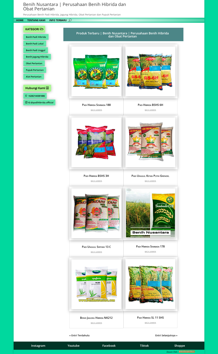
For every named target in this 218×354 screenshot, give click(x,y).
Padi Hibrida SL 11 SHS (150, 317)
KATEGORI (32, 29)
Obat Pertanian (34, 63)
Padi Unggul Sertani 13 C (96, 247)
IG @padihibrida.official (40, 102)
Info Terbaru (58, 20)
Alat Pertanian (33, 76)
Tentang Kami (36, 20)
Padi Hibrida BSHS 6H (150, 105)
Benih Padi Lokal (35, 43)
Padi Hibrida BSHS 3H (96, 176)
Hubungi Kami (35, 88)
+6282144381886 (36, 95)
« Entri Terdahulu (79, 335)
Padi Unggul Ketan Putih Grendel (150, 176)
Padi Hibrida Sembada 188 (96, 105)
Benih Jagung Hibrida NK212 (96, 318)
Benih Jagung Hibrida (37, 56)
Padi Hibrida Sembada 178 (150, 246)
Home (20, 20)
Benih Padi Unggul (35, 50)
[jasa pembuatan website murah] (187, 351)
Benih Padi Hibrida (36, 36)
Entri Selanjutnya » (166, 335)
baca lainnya (96, 109)
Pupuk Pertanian (35, 69)
